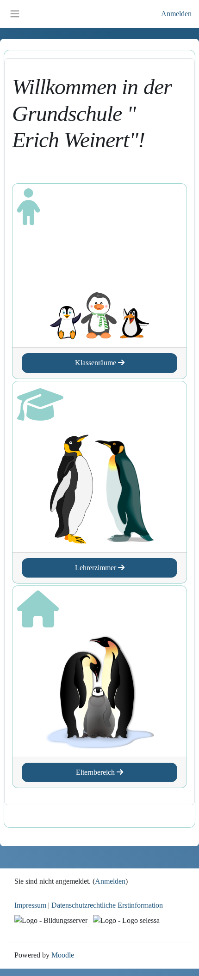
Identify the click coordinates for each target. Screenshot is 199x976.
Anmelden (176, 14)
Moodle (62, 955)
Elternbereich (96, 772)
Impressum (30, 905)
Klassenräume (96, 363)
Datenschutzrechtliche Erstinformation (107, 905)
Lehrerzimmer (96, 568)
